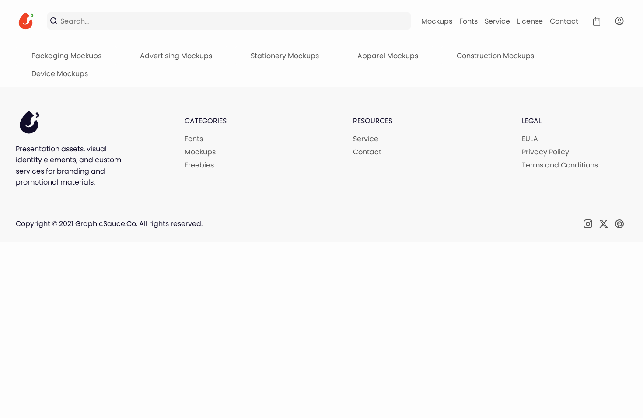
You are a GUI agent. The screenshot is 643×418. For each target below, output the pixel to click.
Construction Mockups (495, 56)
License (530, 21)
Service (497, 21)
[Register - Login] (619, 21)
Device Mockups (59, 74)
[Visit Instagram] (588, 224)
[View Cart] (597, 21)
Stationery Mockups (285, 56)
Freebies (199, 165)
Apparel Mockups (387, 56)
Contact (564, 21)
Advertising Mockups (176, 56)
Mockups (436, 21)
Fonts (468, 21)
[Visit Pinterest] (619, 224)
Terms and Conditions (560, 165)
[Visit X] (604, 224)
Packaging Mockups (66, 56)
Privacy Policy (545, 152)
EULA (530, 139)
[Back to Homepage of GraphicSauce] (26, 20)
